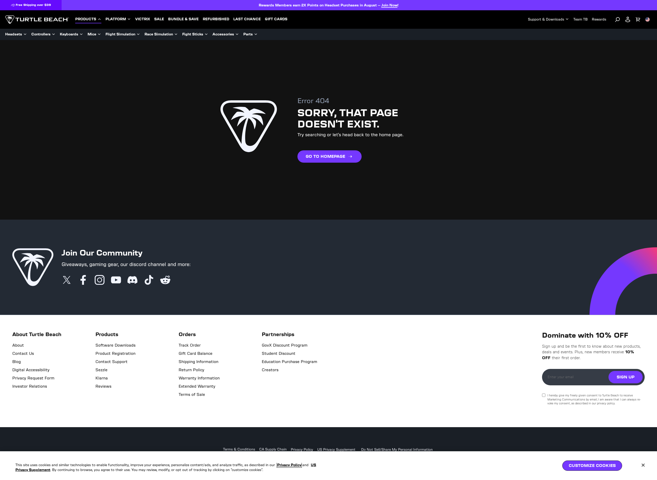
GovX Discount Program (284, 345)
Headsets (13, 34)
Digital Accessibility (31, 370)
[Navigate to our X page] (67, 280)
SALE (159, 19)
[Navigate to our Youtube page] (116, 280)
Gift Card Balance (195, 353)
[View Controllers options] (54, 34)
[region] (328, 465)
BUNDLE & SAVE (183, 19)
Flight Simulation (120, 34)
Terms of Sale (192, 395)
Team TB (580, 19)
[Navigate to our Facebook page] (83, 280)
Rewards (599, 19)
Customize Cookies (592, 465)
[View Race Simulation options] (176, 34)
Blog (16, 362)
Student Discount (278, 353)
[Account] (628, 19)
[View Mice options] (99, 34)
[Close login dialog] (376, 359)
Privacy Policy (302, 450)
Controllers (41, 34)
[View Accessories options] (237, 34)
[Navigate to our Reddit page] (165, 280)
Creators (270, 370)
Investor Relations (29, 386)
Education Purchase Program (289, 362)
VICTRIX (142, 19)
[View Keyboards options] (81, 34)
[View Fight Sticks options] (206, 34)
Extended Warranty (197, 386)
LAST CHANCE (247, 19)
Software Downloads (115, 345)
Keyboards (69, 34)
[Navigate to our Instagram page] (99, 280)
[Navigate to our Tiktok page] (149, 280)
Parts (248, 34)
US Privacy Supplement (336, 450)
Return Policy (191, 370)
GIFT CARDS (276, 19)
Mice (92, 34)
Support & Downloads (546, 19)
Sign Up (625, 377)
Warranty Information (199, 378)
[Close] (643, 465)
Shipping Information (198, 362)
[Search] (617, 19)
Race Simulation (158, 34)
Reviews (103, 386)
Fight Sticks (192, 34)
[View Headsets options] (25, 34)
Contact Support (111, 362)
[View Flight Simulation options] (138, 34)
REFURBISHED (216, 19)
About (18, 345)
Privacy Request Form (33, 378)
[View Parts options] (256, 34)
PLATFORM (115, 19)
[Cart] (638, 19)
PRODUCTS (85, 19)
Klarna (101, 378)
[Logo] (37, 19)
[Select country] (647, 19)
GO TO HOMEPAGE (325, 156)
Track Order (190, 345)
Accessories (223, 34)
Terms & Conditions (239, 450)
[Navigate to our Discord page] (132, 280)
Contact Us (23, 353)
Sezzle (101, 370)
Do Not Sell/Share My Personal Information (397, 450)
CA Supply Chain (273, 450)
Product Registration (115, 353)
